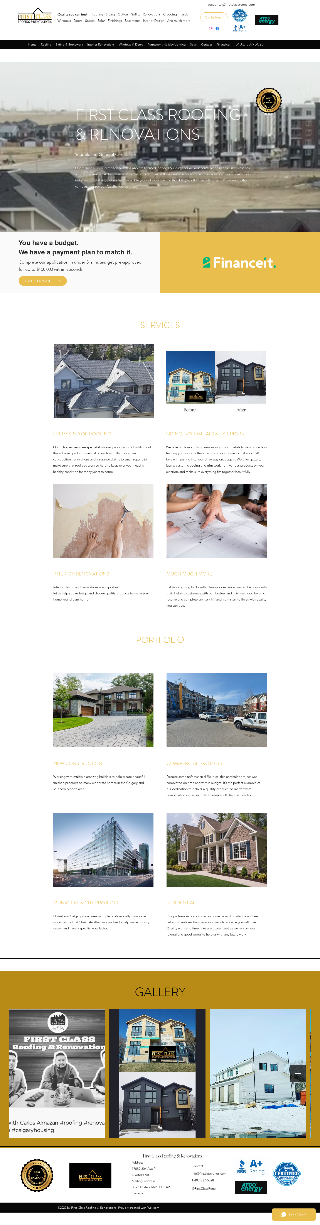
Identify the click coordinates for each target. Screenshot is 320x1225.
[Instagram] (211, 28)
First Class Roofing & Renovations (172, 1156)
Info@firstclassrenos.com (273, 59)
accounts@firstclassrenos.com (231, 4)
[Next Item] (298, 1073)
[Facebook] (217, 28)
